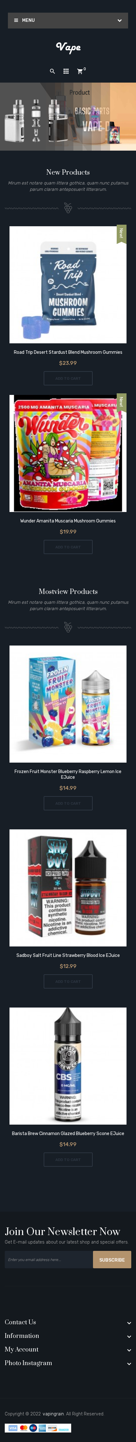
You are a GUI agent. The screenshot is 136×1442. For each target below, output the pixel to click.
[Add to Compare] (77, 285)
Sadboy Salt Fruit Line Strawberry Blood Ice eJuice (68, 955)
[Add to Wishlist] (59, 285)
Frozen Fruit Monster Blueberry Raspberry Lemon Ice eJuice (68, 774)
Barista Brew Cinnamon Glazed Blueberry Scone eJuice (68, 1133)
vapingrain (53, 1414)
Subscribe (112, 1260)
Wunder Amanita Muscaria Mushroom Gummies (68, 521)
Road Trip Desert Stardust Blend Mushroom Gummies (68, 352)
